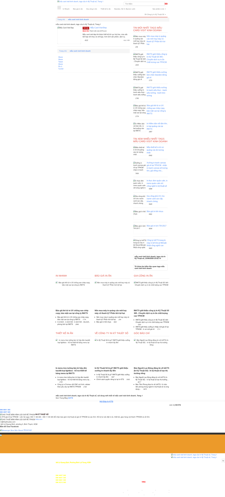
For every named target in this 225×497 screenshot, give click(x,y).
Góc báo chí (142, 333)
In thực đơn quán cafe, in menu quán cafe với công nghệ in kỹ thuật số (157, 183)
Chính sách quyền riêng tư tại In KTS (110, 379)
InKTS (70, 398)
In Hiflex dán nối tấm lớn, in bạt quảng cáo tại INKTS (157, 126)
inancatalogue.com (136, 494)
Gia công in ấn (91, 9)
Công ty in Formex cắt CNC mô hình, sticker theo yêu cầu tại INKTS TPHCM (73, 385)
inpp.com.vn (149, 494)
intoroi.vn (117, 492)
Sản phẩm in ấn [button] (158, 9)
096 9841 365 (5, 409)
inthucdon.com (162, 490)
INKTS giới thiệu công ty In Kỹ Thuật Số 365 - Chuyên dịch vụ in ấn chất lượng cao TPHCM (151, 313)
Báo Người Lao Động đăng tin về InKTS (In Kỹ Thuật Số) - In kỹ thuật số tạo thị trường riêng (151, 370)
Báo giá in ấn (78, 9)
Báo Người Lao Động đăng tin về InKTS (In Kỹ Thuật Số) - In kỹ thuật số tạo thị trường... (152, 378)
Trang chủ (61, 19)
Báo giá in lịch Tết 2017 (156, 226)
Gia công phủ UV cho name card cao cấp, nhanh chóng (156, 198)
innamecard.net (161, 492)
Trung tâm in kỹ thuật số (123, 482)
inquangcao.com (120, 490)
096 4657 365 (5, 412)
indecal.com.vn (131, 492)
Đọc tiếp (127, 40)
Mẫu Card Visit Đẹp (98, 28)
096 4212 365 (61, 482)
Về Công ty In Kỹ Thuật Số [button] (154, 14)
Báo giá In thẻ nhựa (155, 211)
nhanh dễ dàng (146, 484)
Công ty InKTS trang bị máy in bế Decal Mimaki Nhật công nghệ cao (157, 243)
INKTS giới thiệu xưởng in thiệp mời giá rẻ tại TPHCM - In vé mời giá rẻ (152, 328)
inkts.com (38, 419)
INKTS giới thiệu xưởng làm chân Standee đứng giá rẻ (157, 75)
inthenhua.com (148, 490)
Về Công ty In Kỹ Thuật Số (111, 333)
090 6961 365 (61, 480)
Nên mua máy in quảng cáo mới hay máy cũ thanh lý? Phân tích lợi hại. (111, 312)
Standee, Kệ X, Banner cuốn (124, 9)
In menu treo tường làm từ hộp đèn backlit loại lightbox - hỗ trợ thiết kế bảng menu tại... (73, 378)
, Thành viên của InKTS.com (95, 31)
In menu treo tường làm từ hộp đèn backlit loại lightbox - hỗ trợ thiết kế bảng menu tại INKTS (71, 370)
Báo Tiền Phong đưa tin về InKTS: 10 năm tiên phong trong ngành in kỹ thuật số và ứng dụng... (152, 386)
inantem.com (146, 492)
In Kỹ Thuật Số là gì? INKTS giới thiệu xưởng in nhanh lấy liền (111, 369)
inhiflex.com (159, 494)
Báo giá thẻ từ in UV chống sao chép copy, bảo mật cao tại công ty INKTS (72, 312)
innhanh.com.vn (135, 490)
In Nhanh (66, 9)
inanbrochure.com (121, 494)
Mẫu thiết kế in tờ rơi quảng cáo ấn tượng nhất (155, 150)
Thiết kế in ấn (106, 9)
